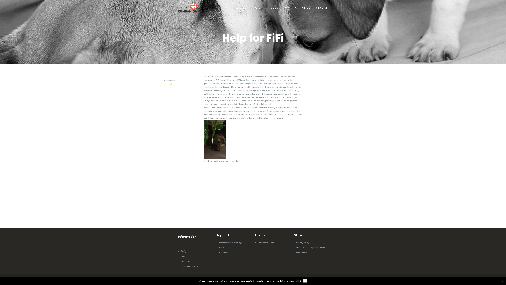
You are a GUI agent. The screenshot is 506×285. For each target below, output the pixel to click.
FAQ (287, 8)
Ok (305, 281)
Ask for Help (322, 8)
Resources (260, 8)
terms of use (301, 252)
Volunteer (223, 252)
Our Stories (241, 8)
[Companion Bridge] (194, 7)
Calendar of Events (266, 242)
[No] (502, 281)
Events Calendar (303, 8)
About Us (275, 8)
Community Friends (189, 266)
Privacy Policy (302, 242)
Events (184, 256)
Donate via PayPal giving (230, 242)
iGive (221, 247)
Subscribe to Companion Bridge (310, 247)
